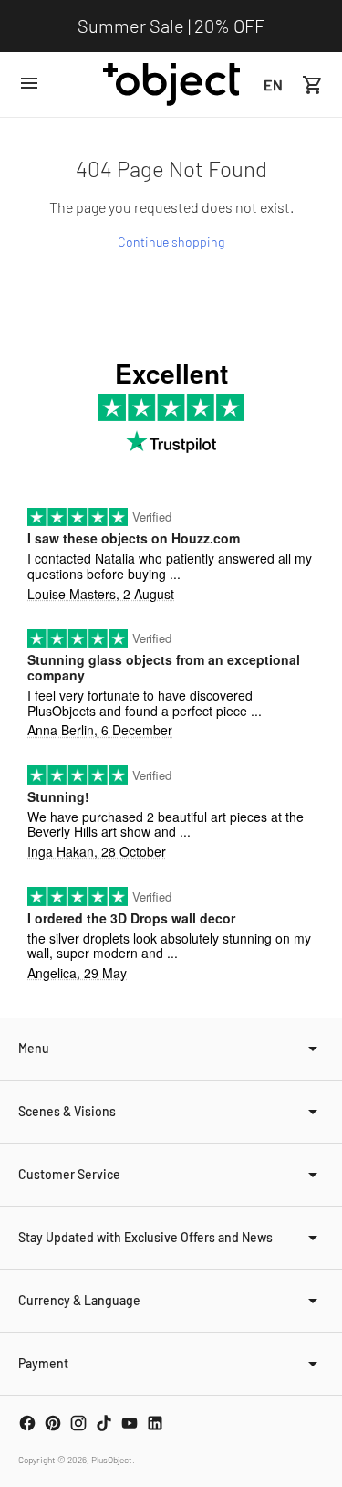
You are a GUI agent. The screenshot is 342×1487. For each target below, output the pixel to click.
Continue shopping (171, 241)
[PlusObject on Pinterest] (53, 1423)
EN (273, 84)
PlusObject (111, 1459)
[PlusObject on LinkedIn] (155, 1423)
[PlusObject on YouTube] (129, 1423)
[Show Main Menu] (29, 83)
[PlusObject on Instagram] (78, 1423)
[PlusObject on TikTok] (104, 1423)
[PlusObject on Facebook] (27, 1423)
